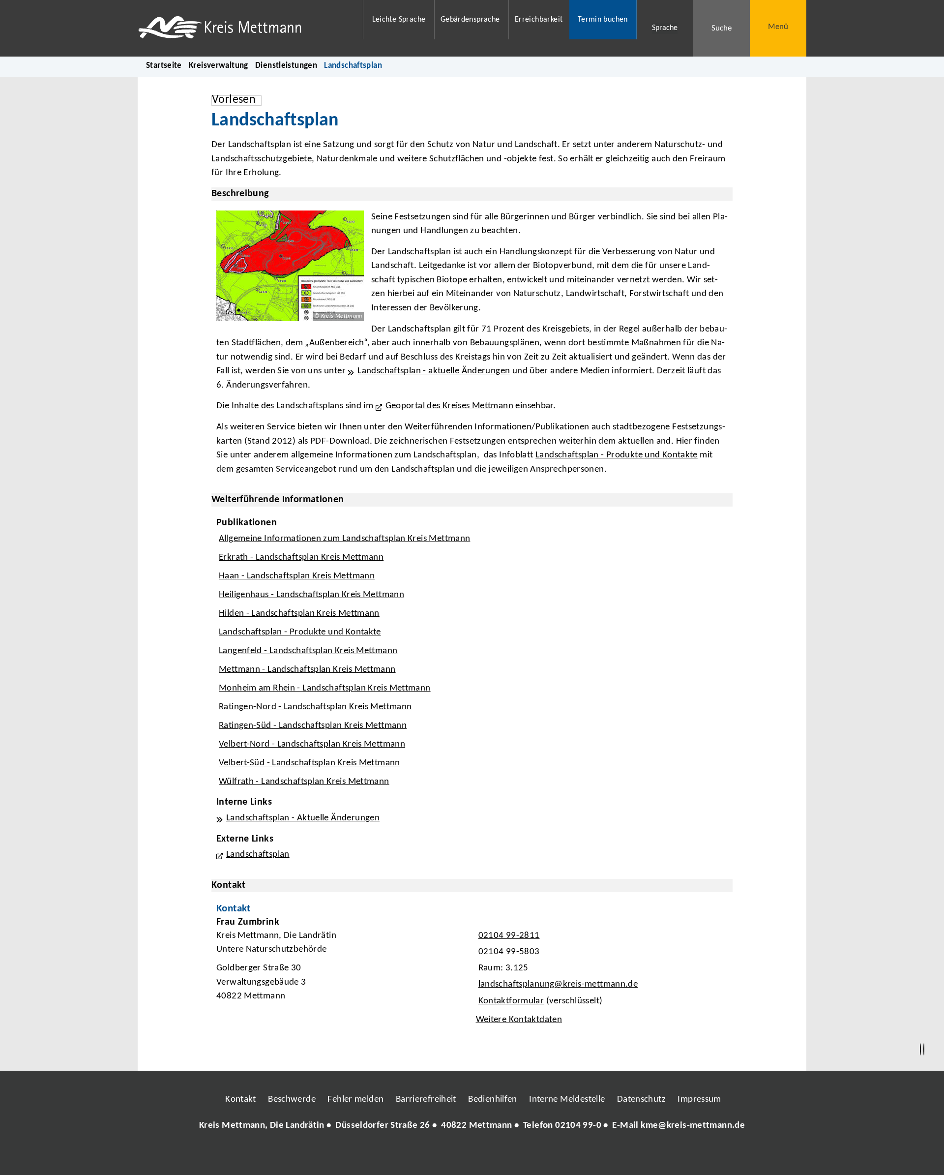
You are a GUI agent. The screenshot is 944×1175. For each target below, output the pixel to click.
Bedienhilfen (492, 1099)
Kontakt (240, 1099)
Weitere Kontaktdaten (519, 1019)
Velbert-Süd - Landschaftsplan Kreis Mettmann (309, 763)
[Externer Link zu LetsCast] (537, 1155)
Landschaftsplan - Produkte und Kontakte (616, 455)
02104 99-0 (578, 1125)
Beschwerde (292, 1099)
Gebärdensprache (470, 20)
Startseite (164, 65)
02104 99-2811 (508, 935)
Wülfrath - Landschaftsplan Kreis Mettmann (304, 781)
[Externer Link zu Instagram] (427, 1155)
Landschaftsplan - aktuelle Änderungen (433, 371)
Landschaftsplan (258, 854)
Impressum (699, 1099)
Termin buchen (603, 20)
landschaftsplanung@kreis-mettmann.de (557, 984)
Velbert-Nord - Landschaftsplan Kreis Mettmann (312, 744)
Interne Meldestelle (567, 1099)
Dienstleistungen (286, 65)
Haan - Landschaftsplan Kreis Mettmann (297, 576)
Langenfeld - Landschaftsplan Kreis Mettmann (308, 651)
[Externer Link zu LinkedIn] (471, 1155)
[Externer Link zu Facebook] (404, 1155)
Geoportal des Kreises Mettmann (449, 406)
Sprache (665, 28)
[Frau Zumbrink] (472, 974)
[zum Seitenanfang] (923, 1049)
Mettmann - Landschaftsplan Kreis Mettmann (307, 669)
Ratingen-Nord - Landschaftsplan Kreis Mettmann (315, 707)
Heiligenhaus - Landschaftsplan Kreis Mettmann (311, 595)
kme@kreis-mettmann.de (693, 1125)
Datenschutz (641, 1099)
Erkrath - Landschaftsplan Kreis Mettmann (301, 557)
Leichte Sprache (399, 20)
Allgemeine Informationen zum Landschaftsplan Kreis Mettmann (344, 538)
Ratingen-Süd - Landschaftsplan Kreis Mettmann (313, 725)
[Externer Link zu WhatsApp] (515, 1155)
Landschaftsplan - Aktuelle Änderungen (303, 818)
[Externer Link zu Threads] (449, 1155)
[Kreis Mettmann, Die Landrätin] (472, 1126)
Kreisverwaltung (218, 65)
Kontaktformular (511, 1001)
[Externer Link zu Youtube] (493, 1155)
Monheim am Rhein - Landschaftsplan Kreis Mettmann (325, 688)
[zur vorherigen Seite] (920, 1049)
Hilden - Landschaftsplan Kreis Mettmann (299, 613)
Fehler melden (355, 1099)
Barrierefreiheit (426, 1099)
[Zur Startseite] (244, 28)
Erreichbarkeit (538, 20)
